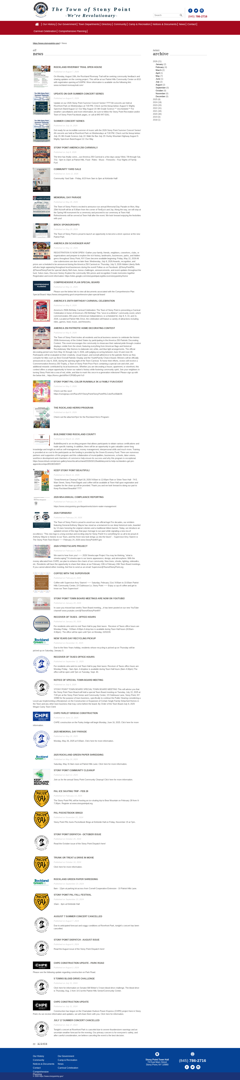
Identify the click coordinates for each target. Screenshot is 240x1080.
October (159, 90)
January (159, 64)
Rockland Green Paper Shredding (76, 879)
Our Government (67, 24)
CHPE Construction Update (71, 1002)
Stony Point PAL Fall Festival (73, 895)
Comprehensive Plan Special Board (77, 282)
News (182, 24)
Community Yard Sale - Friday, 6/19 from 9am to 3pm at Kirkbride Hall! (86, 178)
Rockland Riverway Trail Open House (78, 67)
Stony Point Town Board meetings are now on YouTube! (89, 598)
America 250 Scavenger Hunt (72, 243)
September (161, 87)
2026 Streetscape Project (71, 546)
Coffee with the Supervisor (72, 573)
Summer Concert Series (69, 121)
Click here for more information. (68, 867)
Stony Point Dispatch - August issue (76, 940)
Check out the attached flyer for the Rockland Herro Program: (81, 417)
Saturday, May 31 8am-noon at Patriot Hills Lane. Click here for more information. (90, 764)
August (159, 85)
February (160, 67)
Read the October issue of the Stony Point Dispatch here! (80, 843)
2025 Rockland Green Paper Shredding (78, 755)
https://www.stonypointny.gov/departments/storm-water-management (85, 506)
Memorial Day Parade (67, 197)
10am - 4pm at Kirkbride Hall (67, 904)
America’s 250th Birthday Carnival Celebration (84, 301)
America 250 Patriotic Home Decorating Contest (84, 328)
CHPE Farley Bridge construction (76, 713)
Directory (107, 24)
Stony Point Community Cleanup (74, 770)
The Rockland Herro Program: (74, 408)
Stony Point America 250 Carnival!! (76, 147)
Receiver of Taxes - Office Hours (75, 617)
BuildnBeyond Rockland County (75, 434)
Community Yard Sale (67, 169)
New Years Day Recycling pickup (75, 638)
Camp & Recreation (139, 24)
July (157, 82)
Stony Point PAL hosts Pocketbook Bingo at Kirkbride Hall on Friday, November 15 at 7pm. (95, 822)
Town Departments (88, 24)
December (160, 96)
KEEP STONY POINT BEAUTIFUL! (72, 470)
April (158, 73)
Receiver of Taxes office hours (74, 657)
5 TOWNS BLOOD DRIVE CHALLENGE (74, 978)
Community (120, 24)
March (159, 70)
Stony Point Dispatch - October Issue (77, 834)
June (158, 79)
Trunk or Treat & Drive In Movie (74, 857)
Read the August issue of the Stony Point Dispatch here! (79, 949)
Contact (191, 24)
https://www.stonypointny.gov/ (46, 43)
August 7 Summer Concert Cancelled (78, 916)
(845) (197, 16)
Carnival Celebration (45, 31)
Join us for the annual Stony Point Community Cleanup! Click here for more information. (93, 779)
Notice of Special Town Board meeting (78, 680)
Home (41, 24)
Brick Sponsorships (67, 225)
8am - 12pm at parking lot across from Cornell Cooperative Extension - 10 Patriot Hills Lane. (95, 888)
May (158, 76)
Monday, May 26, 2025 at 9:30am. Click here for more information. (84, 741)
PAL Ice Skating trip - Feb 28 (71, 791)
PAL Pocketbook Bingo (68, 813)
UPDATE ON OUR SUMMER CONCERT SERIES (79, 94)
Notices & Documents (165, 24)
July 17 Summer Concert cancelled (77, 1020)
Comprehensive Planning (72, 31)
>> (34, 1044)
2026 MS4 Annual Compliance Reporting (79, 497)
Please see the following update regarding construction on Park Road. (64, 972)
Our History (49, 24)
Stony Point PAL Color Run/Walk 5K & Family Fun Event (88, 382)
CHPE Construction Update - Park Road (79, 963)
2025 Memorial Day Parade (70, 731)
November (160, 93)
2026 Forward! (63, 513)
